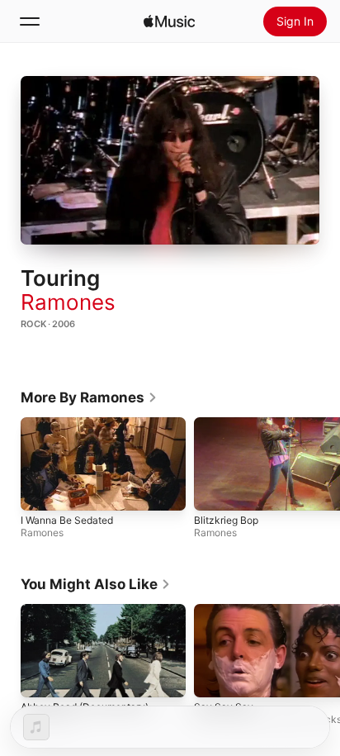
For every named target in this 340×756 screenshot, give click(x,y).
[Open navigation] (30, 21)
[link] (89, 397)
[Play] (170, 160)
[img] (169, 21)
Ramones (68, 302)
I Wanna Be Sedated (67, 520)
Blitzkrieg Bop (226, 520)
